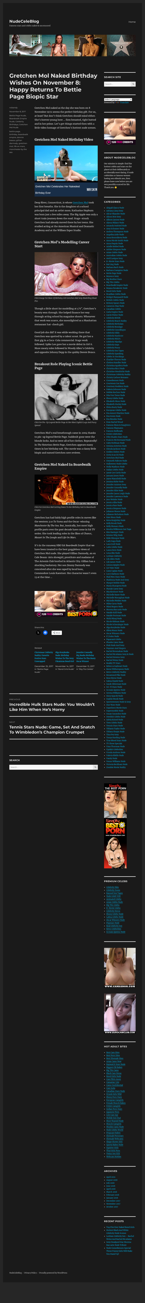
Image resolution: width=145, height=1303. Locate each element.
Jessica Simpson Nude (116, 508)
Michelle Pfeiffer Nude (116, 600)
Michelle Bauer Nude (115, 595)
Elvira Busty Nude (114, 407)
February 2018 (112, 1195)
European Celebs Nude (116, 410)
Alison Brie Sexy (113, 217)
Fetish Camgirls (113, 1106)
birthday (13, 134)
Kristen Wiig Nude (114, 535)
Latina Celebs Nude (114, 917)
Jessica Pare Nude (114, 505)
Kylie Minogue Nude (115, 538)
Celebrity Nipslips (114, 342)
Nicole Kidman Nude (115, 621)
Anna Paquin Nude (114, 243)
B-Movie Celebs (113, 908)
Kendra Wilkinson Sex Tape (118, 529)
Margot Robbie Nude (115, 583)
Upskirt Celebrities (114, 749)
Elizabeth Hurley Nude (116, 404)
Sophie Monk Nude (114, 699)
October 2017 (112, 1207)
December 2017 (113, 1201)
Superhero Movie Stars (116, 708)
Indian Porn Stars (114, 1109)
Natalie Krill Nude (114, 612)
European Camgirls (114, 1100)
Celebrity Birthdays (114, 324)
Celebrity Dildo (113, 333)
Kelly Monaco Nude (115, 526)
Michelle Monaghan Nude (118, 598)
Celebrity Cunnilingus (116, 330)
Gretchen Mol (80, 202)
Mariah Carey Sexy (114, 589)
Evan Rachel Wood (114, 422)
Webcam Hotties (113, 1156)
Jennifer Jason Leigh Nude (118, 493)
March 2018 (111, 1192)
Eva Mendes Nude (114, 419)
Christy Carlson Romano (117, 377)
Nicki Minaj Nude (114, 618)
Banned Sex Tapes (114, 893)
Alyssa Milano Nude (115, 223)
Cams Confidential (114, 1085)
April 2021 (110, 1177)
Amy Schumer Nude (115, 228)
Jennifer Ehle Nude (114, 490)
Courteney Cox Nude (115, 383)
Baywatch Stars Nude (115, 1064)
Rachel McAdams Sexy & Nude (120, 654)
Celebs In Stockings (115, 356)
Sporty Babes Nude (114, 1145)
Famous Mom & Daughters (118, 425)
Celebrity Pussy (113, 348)
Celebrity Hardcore (114, 336)
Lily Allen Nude (113, 559)
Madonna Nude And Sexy (117, 580)
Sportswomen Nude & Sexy (118, 702)
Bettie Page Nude (17, 115)
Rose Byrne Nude (114, 678)
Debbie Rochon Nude (115, 392)
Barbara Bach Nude (114, 267)
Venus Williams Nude (115, 761)
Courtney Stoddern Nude (117, 386)
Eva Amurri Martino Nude (117, 413)
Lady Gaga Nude (113, 541)
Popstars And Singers (116, 648)
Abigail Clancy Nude (115, 208)
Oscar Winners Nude (115, 633)
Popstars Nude (112, 923)
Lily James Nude (113, 562)
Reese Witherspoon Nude (117, 669)
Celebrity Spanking (114, 353)
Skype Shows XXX (114, 1142)
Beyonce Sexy (112, 276)
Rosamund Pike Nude (115, 675)
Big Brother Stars (114, 279)
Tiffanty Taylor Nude (115, 728)
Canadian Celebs (113, 309)
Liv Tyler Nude (112, 568)
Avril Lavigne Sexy (114, 258)
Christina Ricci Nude (115, 368)
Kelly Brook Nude (114, 523)
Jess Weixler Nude (114, 499)
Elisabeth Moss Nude (115, 401)
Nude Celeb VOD (113, 896)
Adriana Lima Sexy (114, 211)
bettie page (14, 131)
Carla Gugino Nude (114, 312)
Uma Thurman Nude (115, 746)
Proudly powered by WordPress (53, 1273)
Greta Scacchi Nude (115, 455)
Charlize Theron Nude (116, 359)
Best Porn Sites (113, 1055)
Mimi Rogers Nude (114, 606)
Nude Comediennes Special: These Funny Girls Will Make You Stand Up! (119, 1251)
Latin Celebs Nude (114, 547)
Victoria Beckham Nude (116, 764)
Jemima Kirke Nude (115, 481)
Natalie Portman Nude (116, 615)
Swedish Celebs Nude (115, 717)
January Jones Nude (115, 475)
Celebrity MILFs (113, 339)
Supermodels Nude (114, 711)
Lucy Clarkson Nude (115, 574)
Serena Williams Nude (116, 693)
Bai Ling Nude (112, 264)
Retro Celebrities (113, 929)
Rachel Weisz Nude (114, 660)
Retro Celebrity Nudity (116, 672)
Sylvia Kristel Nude (114, 720)
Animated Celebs (113, 899)
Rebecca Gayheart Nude (116, 666)
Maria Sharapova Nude (116, 586)
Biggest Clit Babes (114, 1067)
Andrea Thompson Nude (117, 231)
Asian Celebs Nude (114, 252)
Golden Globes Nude (115, 452)
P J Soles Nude (112, 636)
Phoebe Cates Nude (114, 642)
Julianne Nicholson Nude (117, 514)
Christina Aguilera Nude (117, 365)
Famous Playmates (114, 428)
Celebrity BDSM (113, 318)
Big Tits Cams (112, 1070)
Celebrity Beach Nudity (116, 321)
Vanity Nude (111, 758)
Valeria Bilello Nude (115, 755)
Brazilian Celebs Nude (116, 294)
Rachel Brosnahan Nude (117, 651)
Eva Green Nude (113, 416)
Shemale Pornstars (114, 1136)
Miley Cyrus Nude (114, 603)
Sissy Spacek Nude (114, 696)
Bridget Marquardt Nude (117, 297)
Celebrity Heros (113, 911)
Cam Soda (110, 1088)
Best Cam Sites (113, 1052)
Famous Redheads (114, 431)
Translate (124, 102)
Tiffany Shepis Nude (115, 731)
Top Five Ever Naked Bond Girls (120, 1227)
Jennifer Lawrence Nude (117, 496)
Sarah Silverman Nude (116, 684)
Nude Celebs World (114, 1130)
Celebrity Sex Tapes (115, 350)
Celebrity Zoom (113, 890)
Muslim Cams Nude (115, 1127)
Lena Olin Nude (113, 553)
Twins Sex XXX (113, 1153)
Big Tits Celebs (113, 282)
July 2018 (110, 1183)
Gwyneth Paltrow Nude (116, 461)
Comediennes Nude (115, 380)
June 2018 (110, 1186)
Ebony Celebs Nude (114, 398)
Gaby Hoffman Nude (115, 443)
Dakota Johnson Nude (116, 389)
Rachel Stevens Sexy (115, 657)
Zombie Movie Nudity (116, 767)
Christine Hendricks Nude (118, 371)
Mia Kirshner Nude (114, 592)
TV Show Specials (114, 743)
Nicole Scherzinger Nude (117, 624)
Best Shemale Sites (114, 1058)
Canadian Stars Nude (115, 1091)
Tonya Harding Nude (115, 737)
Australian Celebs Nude (116, 255)
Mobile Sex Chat (113, 1118)
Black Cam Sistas (113, 1073)
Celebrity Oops (112, 345)
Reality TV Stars (113, 663)
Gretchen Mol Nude (115, 458)
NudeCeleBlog (24, 21)
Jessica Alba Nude (114, 502)
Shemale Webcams (114, 1139)
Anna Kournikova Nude (116, 237)
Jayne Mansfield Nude (116, 478)
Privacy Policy (30, 1273)
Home (132, 22)
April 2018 (110, 1189)
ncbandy (13, 107)
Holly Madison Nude (115, 467)
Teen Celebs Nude (114, 723)
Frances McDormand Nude (118, 440)
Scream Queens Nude (115, 690)
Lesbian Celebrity (114, 556)
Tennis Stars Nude (114, 725)
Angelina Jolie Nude (115, 234)
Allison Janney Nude (115, 220)
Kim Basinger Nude (115, 532)
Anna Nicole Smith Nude (117, 240)
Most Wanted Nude (114, 1121)
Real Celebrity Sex (114, 926)
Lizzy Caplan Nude (114, 571)
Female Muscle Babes (116, 1103)
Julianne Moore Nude (115, 511)
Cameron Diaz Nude (115, 306)
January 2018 (112, 1198)
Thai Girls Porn (113, 1151)
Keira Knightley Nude (115, 520)
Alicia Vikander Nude (115, 214)
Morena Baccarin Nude (116, 609)
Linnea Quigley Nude (115, 565)
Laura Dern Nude (113, 550)
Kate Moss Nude (113, 517)
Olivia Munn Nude (114, 630)
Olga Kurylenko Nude (115, 627)
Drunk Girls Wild (113, 1094)
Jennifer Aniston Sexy (116, 484)
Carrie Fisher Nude (114, 315)
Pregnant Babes (113, 1133)
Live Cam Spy (112, 1115)
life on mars (19, 146)
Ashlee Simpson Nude (116, 249)
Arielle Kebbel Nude (115, 246)
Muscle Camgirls (113, 1124)
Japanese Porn (112, 1112)
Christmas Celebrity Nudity (118, 374)
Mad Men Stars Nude (115, 577)
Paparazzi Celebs (113, 639)
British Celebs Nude (115, 300)
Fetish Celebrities (114, 434)
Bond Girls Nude (113, 291)
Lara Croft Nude (113, 544)
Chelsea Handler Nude (116, 362)
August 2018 (111, 1180)
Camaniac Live (112, 1082)
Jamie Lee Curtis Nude (116, 473)
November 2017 (113, 1204)
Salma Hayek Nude (114, 681)
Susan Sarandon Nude (116, 714)
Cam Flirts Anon (113, 1079)
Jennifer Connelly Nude (116, 487)
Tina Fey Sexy (112, 734)
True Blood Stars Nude (116, 740)
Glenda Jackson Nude (115, 449)
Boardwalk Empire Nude (117, 285)
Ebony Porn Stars (114, 1097)
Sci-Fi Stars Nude (114, 687)
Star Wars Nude (113, 705)
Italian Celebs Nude (114, 470)
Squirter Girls (112, 1148)
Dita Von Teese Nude (115, 395)
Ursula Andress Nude (115, 752)
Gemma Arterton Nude (116, 446)
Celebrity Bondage (114, 327)
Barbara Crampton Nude (117, 270)
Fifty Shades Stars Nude (117, 437)
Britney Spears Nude (115, 303)
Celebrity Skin (112, 887)
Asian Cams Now (113, 1061)
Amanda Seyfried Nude (116, 225)
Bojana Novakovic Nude (116, 288)
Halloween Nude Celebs (116, 464)
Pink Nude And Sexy (115, 645)
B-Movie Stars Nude (115, 261)
